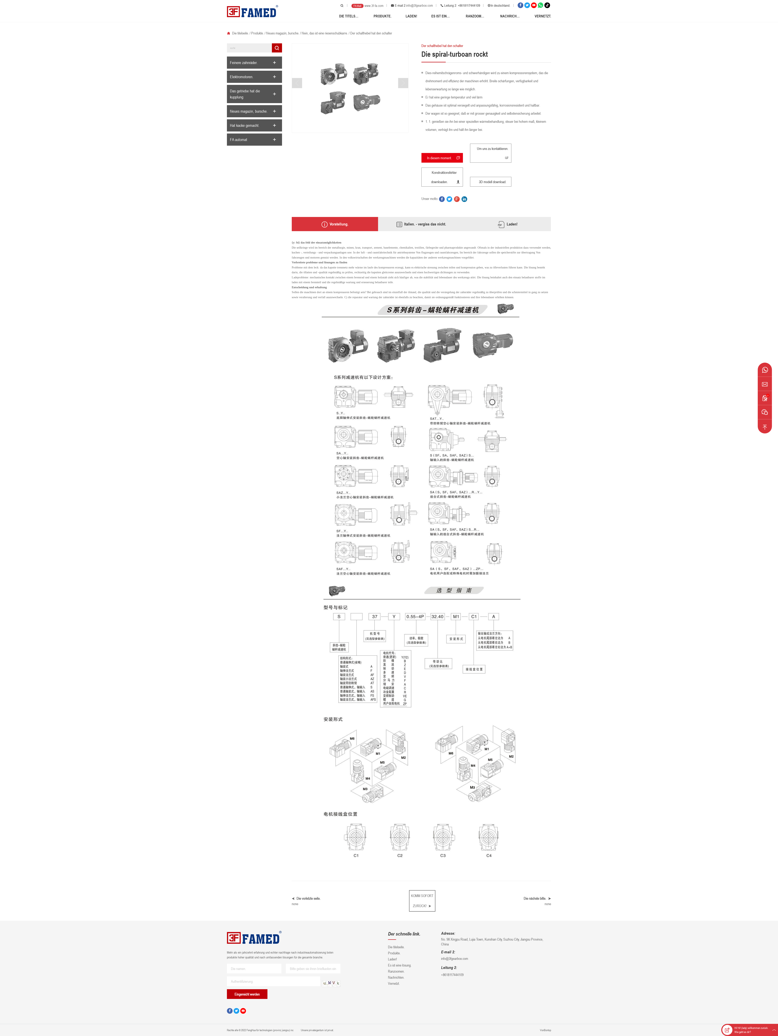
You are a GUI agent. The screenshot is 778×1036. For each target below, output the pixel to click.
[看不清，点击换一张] (331, 983)
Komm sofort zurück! (422, 900)
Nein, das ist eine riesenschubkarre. (325, 33)
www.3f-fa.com (374, 5)
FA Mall (357, 5)
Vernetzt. (543, 16)
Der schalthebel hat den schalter (371, 33)
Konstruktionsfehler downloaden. (444, 177)
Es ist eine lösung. (441, 16)
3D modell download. (492, 181)
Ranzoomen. (476, 16)
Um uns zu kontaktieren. (492, 148)
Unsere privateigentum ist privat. (317, 1030)
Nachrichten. (510, 16)
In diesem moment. (439, 158)
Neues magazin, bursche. (282, 33)
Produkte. (382, 16)
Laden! (411, 16)
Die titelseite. (349, 16)
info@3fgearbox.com (419, 5)
